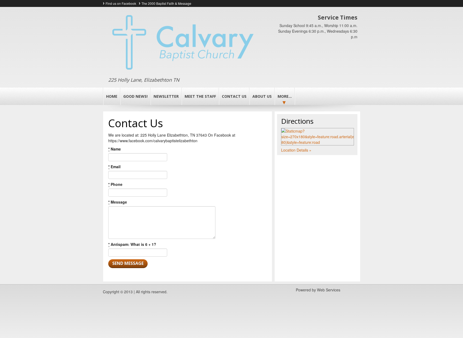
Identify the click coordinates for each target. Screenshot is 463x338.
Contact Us (234, 96)
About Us (262, 96)
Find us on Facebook (121, 3)
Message (117, 202)
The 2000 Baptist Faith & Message (166, 3)
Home (111, 96)
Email (114, 166)
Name (114, 149)
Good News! (135, 96)
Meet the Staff (200, 96)
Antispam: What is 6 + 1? (132, 244)
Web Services (328, 289)
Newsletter (166, 96)
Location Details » (296, 150)
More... (285, 96)
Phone (115, 184)
